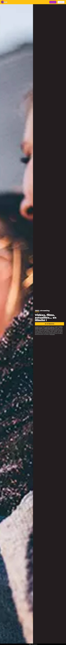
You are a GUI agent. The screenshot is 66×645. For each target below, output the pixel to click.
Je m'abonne (49, 324)
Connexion (53, 2)
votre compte (52, 334)
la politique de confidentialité (49, 327)
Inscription (61, 2)
